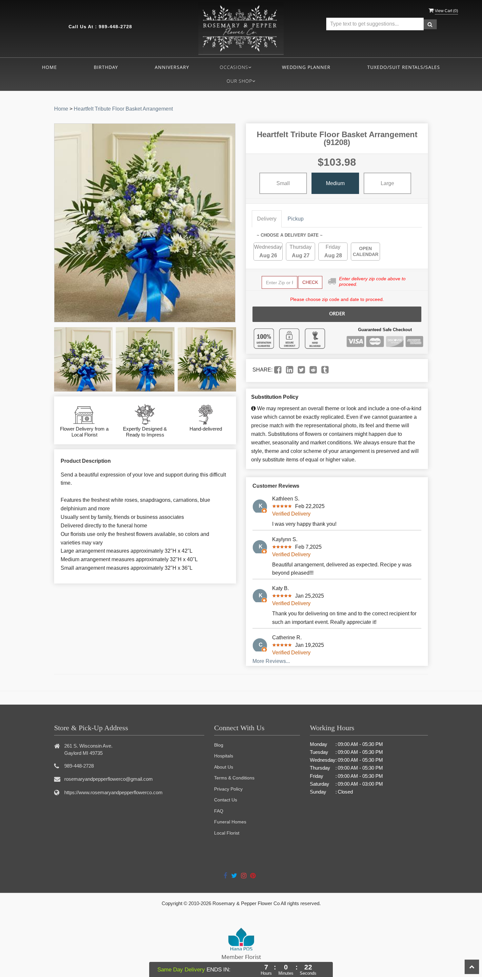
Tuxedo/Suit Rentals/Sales (403, 67)
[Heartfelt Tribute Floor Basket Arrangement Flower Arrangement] (83, 359)
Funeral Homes (230, 821)
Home (49, 67)
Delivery (266, 219)
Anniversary (172, 67)
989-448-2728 (115, 26)
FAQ (218, 811)
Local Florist (226, 833)
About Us (223, 767)
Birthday (106, 67)
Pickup (296, 219)
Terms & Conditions (234, 777)
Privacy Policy (228, 789)
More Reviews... (271, 661)
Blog (218, 745)
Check (310, 282)
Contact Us (225, 799)
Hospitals (223, 755)
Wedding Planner (306, 67)
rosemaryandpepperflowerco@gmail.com (108, 779)
